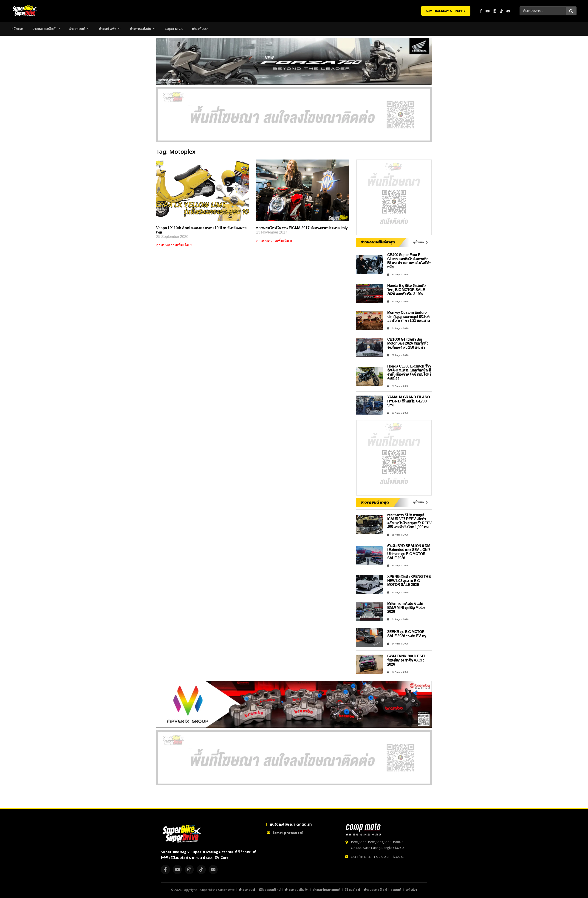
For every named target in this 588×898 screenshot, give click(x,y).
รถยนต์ (396, 889)
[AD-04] (394, 197)
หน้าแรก (17, 28)
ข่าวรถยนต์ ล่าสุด (375, 502)
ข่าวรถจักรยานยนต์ (327, 889)
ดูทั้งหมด (418, 242)
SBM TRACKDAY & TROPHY (446, 11)
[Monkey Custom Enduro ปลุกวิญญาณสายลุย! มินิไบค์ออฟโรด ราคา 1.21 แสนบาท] (369, 320)
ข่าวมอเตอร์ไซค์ (44, 28)
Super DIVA (174, 28)
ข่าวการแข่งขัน (140, 28)
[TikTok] (201, 869)
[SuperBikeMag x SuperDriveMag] (182, 834)
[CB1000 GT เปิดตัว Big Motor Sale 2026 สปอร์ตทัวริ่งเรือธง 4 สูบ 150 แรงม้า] (369, 347)
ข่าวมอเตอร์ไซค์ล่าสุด (378, 242)
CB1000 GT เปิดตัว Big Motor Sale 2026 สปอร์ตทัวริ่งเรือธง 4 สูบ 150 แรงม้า (407, 343)
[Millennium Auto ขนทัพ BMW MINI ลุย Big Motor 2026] (369, 611)
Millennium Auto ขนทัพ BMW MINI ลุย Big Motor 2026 (406, 607)
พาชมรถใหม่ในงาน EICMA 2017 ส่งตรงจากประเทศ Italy (302, 228)
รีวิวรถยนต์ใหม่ (270, 889)
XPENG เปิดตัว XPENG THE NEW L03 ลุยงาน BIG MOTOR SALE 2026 (409, 581)
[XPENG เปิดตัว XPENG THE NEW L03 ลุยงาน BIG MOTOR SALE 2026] (369, 584)
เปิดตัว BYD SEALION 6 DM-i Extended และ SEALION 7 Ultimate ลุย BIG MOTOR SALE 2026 (409, 552)
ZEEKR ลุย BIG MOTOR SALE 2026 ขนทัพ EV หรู (406, 634)
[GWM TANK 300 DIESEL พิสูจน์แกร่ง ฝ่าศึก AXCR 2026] (369, 664)
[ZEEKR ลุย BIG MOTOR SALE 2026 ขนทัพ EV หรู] (369, 637)
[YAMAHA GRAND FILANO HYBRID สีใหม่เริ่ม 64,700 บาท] (369, 405)
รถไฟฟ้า (411, 889)
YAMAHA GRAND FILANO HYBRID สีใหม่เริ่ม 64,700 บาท (408, 401)
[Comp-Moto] (363, 829)
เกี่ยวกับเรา (200, 28)
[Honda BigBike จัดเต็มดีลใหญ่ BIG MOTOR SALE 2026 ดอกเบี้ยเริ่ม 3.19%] (369, 293)
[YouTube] (177, 869)
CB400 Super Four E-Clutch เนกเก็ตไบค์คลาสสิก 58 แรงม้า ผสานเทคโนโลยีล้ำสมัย (409, 261)
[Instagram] (189, 869)
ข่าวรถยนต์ (77, 28)
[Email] (213, 869)
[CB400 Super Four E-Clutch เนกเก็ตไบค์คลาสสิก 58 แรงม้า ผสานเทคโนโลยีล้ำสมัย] (369, 264)
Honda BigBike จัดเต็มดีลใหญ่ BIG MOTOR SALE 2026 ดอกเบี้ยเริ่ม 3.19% (407, 290)
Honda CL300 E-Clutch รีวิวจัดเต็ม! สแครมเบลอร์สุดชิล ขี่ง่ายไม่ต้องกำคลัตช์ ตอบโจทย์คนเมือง (409, 372)
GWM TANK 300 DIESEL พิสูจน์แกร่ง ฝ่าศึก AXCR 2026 (407, 660)
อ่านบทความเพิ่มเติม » (174, 245)
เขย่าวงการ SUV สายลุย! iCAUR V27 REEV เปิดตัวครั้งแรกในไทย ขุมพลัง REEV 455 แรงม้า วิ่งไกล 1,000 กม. (409, 521)
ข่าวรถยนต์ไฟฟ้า (296, 889)
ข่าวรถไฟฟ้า (107, 28)
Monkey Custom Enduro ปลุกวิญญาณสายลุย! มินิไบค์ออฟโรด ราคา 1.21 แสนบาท (408, 316)
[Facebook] (165, 869)
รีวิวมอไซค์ (352, 889)
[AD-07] (294, 114)
